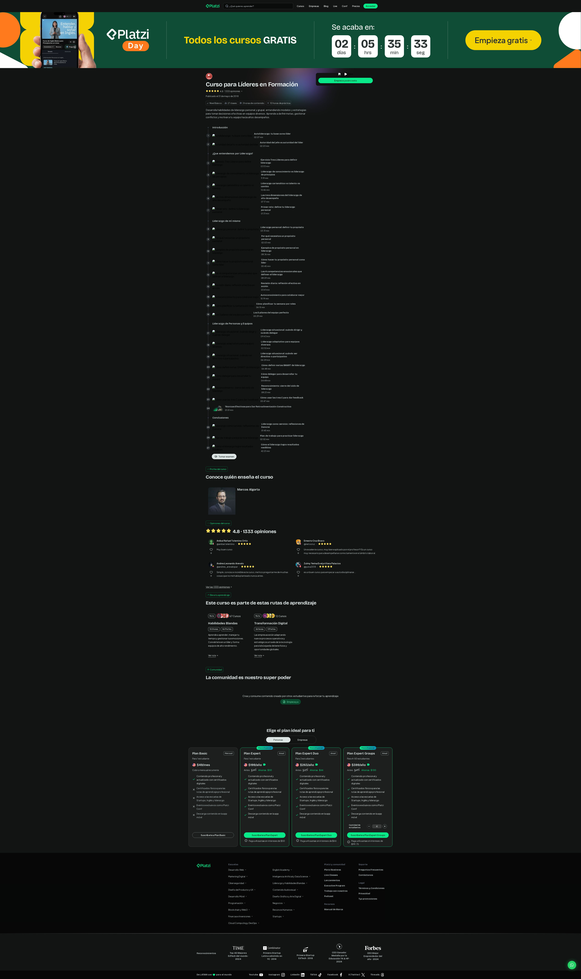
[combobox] (258, 6)
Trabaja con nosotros (335, 891)
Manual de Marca (333, 909)
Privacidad (364, 893)
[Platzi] (213, 6)
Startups (277, 916)
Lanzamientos (332, 880)
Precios (356, 6)
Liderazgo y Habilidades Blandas (289, 883)
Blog (326, 6)
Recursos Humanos (282, 909)
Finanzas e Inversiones (239, 916)
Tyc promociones (368, 899)
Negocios (278, 903)
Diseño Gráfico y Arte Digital (287, 896)
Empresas (314, 6)
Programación (235, 903)
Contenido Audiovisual (284, 889)
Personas (278, 739)
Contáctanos (366, 875)
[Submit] (227, 6)
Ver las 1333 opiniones (218, 586)
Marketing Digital (236, 876)
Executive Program (334, 885)
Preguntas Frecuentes (371, 870)
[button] (290, 40)
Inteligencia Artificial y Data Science (290, 876)
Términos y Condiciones (371, 888)
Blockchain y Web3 (238, 909)
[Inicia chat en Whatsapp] (572, 965)
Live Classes (331, 875)
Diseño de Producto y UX (240, 889)
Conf (344, 6)
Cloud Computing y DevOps (242, 923)
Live (335, 6)
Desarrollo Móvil (236, 896)
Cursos (300, 6)
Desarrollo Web (236, 869)
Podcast (328, 896)
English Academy (281, 869)
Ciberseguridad (236, 883)
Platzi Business (332, 870)
